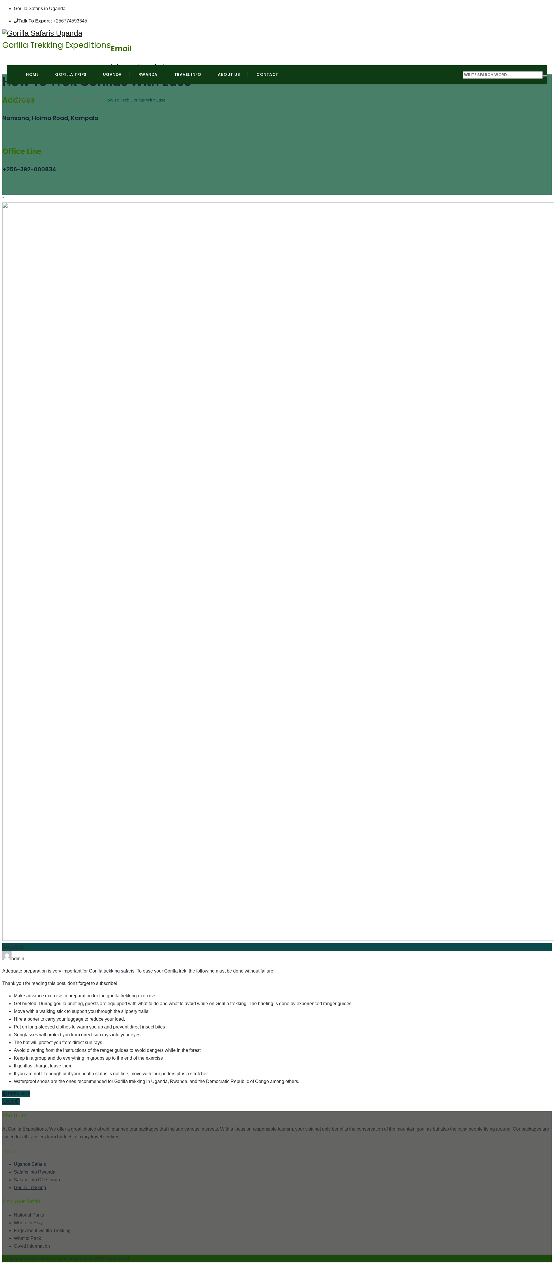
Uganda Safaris (30, 1164)
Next (8, 1101)
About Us (229, 74)
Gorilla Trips (70, 74)
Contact (267, 74)
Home (32, 74)
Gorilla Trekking (30, 1187)
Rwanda (148, 74)
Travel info (187, 74)
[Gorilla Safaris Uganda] (56, 33)
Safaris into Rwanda (34, 1172)
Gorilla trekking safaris (111, 970)
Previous (18, 1093)
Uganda (112, 74)
